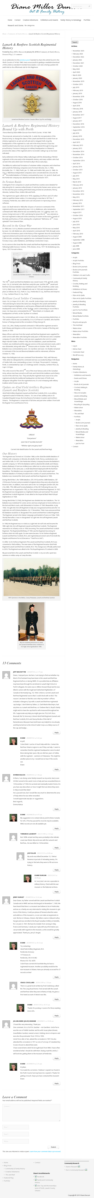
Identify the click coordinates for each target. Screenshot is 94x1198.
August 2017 (77, 118)
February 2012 (78, 200)
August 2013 (77, 173)
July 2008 (76, 246)
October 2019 (77, 84)
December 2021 (78, 63)
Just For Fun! (80, 443)
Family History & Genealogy (70, 20)
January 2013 (77, 188)
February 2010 (78, 234)
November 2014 (78, 154)
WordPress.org (78, 355)
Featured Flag (7, 54)
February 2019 (78, 90)
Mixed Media (77, 313)
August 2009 (77, 237)
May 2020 (76, 69)
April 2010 (76, 231)
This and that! (79, 414)
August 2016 (77, 130)
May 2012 (76, 197)
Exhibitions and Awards (49, 20)
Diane (22, 738)
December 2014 (78, 151)
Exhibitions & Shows (80, 289)
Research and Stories (15, 25)
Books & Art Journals (80, 267)
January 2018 (77, 112)
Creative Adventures (30, 20)
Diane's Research (72, 1167)
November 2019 (78, 81)
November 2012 (78, 194)
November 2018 (78, 96)
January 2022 (77, 60)
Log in (75, 346)
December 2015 (78, 139)
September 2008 (78, 240)
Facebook (40, 1177)
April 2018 (76, 106)
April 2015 (76, 142)
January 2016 (77, 136)
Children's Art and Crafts (81, 275)
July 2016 (76, 133)
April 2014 (76, 164)
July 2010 (76, 221)
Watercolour (77, 328)
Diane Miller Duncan (17, 52)
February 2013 (78, 185)
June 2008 (76, 249)
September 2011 (78, 209)
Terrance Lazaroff (28, 834)
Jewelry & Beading (79, 301)
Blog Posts (76, 264)
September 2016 (78, 127)
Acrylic (75, 257)
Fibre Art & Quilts (79, 295)
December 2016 (78, 124)
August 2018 (77, 103)
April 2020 (76, 72)
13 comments (18, 54)
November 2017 (78, 115)
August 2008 (77, 243)
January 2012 (77, 203)
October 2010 (77, 215)
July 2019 (76, 87)
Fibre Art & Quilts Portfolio (82, 298)
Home (10, 20)
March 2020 (77, 75)
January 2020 (77, 78)
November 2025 (78, 51)
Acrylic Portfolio (78, 260)
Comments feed (78, 352)
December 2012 (78, 191)
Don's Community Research (75, 1170)
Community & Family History (17, 34)
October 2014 (77, 157)
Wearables (76, 334)
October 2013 (77, 170)
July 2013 (76, 176)
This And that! (77, 325)
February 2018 (78, 109)
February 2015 (78, 145)
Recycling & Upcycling (81, 404)
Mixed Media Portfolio (81, 316)
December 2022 (78, 57)
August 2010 (77, 218)
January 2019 (77, 93)
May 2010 (76, 228)
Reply (57, 732)
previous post (24, 60)
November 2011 (78, 206)
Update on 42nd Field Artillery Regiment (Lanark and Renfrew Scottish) (26, 388)
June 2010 (76, 225)
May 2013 (76, 179)
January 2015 (77, 148)
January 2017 (77, 121)
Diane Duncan (40, 875)
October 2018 (77, 99)
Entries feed (77, 349)
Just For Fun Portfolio (80, 310)
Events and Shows (80, 378)
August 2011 (77, 212)
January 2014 (77, 167)
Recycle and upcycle (80, 322)
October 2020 (77, 66)
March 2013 (77, 182)
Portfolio (87, 20)
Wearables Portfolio (80, 337)
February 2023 (78, 54)
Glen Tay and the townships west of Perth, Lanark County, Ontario (45, 1188)
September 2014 (78, 160)
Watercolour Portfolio (80, 331)
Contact (17, 20)
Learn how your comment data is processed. (45, 1151)
